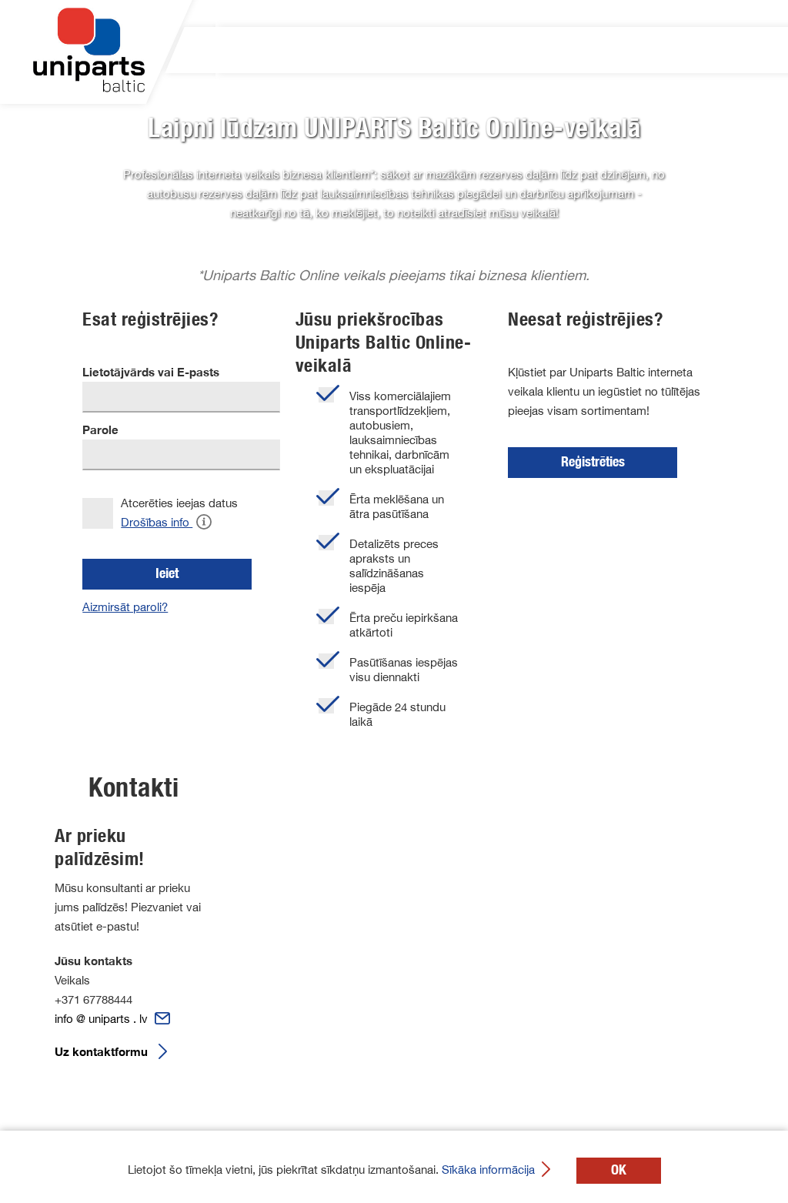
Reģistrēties (593, 461)
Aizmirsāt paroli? (125, 607)
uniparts (141, 50)
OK (618, 1169)
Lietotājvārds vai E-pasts (150, 372)
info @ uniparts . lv (103, 1018)
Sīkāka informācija (490, 1169)
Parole (100, 430)
